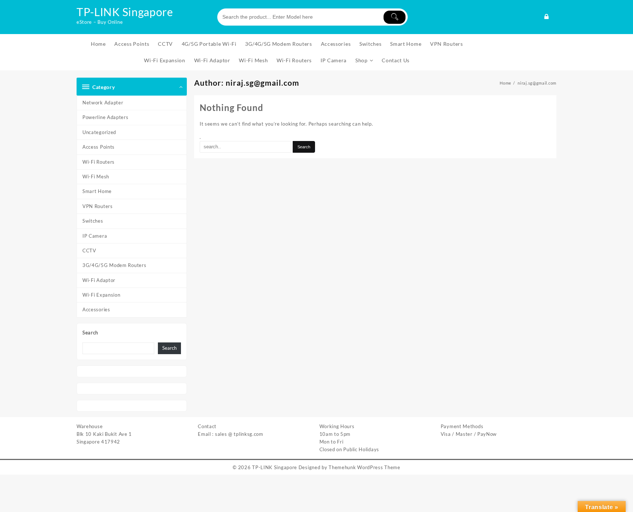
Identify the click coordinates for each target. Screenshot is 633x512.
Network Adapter (102, 102)
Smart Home (97, 191)
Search (90, 332)
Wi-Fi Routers (98, 162)
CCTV (89, 250)
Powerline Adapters (105, 117)
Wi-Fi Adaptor (98, 280)
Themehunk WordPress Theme (364, 467)
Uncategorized (99, 132)
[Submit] (395, 17)
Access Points (98, 147)
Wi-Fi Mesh (95, 176)
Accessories (96, 309)
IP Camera (94, 236)
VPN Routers (97, 206)
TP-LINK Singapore (125, 11)
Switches (92, 221)
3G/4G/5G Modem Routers (114, 265)
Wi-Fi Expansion (101, 295)
